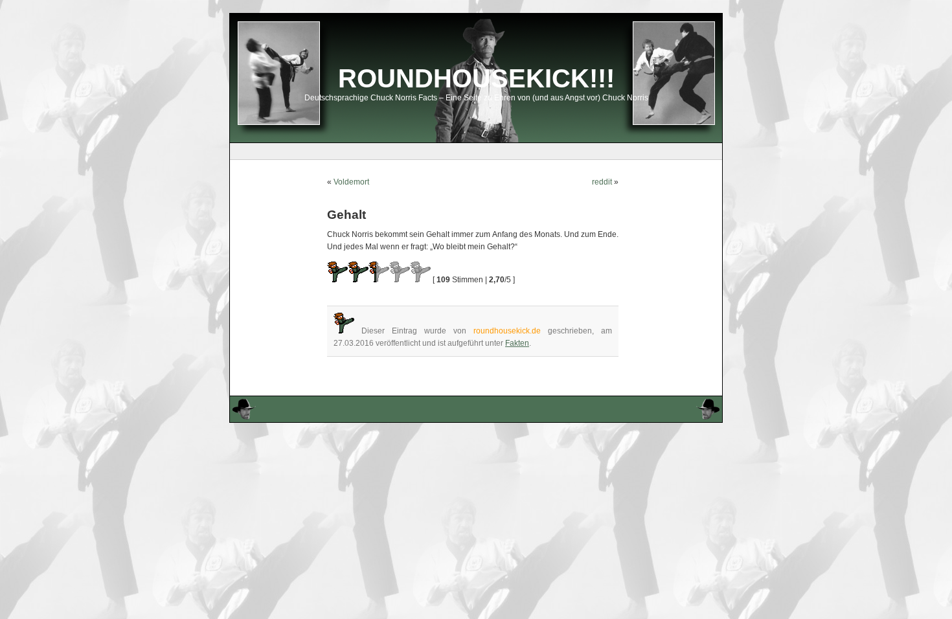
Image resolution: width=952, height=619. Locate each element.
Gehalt (346, 214)
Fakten (517, 343)
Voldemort (351, 181)
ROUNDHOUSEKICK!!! (476, 78)
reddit (602, 181)
